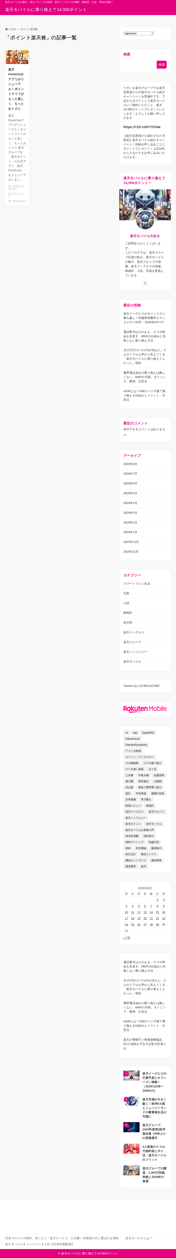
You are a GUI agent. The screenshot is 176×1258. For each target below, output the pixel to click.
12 (138, 912)
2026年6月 (130, 483)
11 (132, 912)
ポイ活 (152, 769)
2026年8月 (130, 464)
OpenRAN (148, 732)
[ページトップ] (168, 1250)
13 (145, 912)
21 (151, 918)
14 (151, 912)
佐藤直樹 (159, 775)
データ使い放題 (134, 769)
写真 (126, 593)
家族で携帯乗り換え (150, 787)
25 (132, 924)
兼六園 (129, 781)
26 (138, 924)
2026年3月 (130, 512)
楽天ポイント (133, 823)
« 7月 (127, 937)
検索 (126, 54)
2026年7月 (130, 473)
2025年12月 (131, 542)
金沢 (143, 866)
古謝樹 (158, 781)
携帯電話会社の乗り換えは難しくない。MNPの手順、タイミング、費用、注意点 (144, 377)
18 (132, 918)
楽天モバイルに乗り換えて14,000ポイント (46, 10)
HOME (12, 29)
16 (163, 912)
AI (126, 732)
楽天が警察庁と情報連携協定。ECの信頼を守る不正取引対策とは (144, 1044)
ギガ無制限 (131, 763)
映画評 (127, 612)
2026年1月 (130, 532)
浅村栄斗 (149, 835)
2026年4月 (130, 503)
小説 (126, 603)
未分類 (127, 622)
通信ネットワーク (135, 860)
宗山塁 (129, 787)
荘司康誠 (141, 848)
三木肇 (129, 775)
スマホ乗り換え (153, 763)
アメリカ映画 (133, 750)
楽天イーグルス (133, 632)
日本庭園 (130, 799)
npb (135, 732)
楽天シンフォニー (135, 652)
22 (157, 918)
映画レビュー (133, 805)
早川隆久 (146, 799)
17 (126, 918)
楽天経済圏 (131, 835)
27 (145, 924)
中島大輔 (143, 775)
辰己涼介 (130, 854)
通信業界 (130, 866)
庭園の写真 (157, 793)
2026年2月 (130, 522)
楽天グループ (132, 642)
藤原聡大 (156, 848)
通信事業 (156, 860)
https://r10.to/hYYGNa (142, 127)
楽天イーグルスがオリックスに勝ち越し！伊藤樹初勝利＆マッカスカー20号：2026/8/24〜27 (144, 318)
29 (157, 924)
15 (157, 912)
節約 (128, 848)
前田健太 (143, 781)
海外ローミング (134, 841)
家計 (128, 793)
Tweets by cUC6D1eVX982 (141, 685)
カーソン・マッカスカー (139, 756)
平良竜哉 (141, 793)
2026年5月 (130, 493)
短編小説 (154, 841)
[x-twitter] (145, 283)
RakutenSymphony (136, 744)
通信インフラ (148, 854)
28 (151, 924)
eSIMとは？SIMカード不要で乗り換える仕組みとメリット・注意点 (144, 395)
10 (126, 912)
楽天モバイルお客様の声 (139, 829)
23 (163, 918)
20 (145, 918)
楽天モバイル (132, 661)
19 (138, 918)
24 (126, 924)
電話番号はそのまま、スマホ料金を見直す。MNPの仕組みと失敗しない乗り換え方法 (144, 336)
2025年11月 (131, 551)
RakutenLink (132, 738)
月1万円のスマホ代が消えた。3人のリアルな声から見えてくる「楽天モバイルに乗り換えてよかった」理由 (144, 357)
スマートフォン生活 (136, 583)
